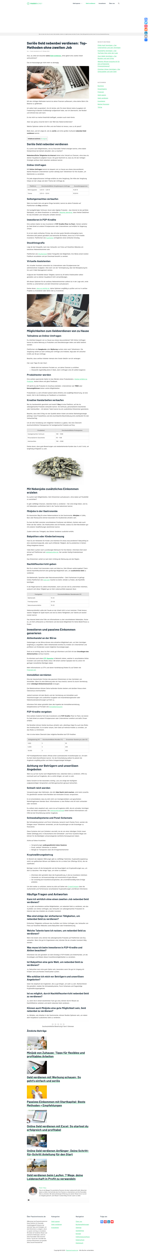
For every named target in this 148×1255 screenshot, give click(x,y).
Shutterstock (42, 254)
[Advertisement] (74, 20)
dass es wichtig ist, (43, 288)
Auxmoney (49, 238)
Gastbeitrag (80, 1231)
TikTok (100, 107)
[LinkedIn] (146, 33)
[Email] (146, 36)
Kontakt (78, 1234)
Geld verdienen (90, 3)
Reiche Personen (103, 104)
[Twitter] (146, 22)
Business (101, 86)
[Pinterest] (146, 26)
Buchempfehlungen (82, 1224)
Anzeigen (43, 139)
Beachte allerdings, (66, 212)
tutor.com (46, 580)
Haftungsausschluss (83, 1237)
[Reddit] (146, 29)
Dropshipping (102, 89)
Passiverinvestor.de (72, 1250)
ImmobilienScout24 (55, 707)
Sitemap (78, 1227)
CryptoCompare (73, 886)
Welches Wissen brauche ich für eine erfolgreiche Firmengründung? (109, 64)
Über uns (112, 3)
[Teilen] (146, 40)
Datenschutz (80, 1240)
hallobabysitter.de (52, 552)
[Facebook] (146, 19)
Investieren (102, 3)
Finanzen (101, 92)
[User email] (28, 1200)
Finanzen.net (31, 670)
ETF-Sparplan (48, 658)
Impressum (79, 1243)
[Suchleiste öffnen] (118, 3)
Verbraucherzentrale (57, 810)
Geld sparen (76, 3)
